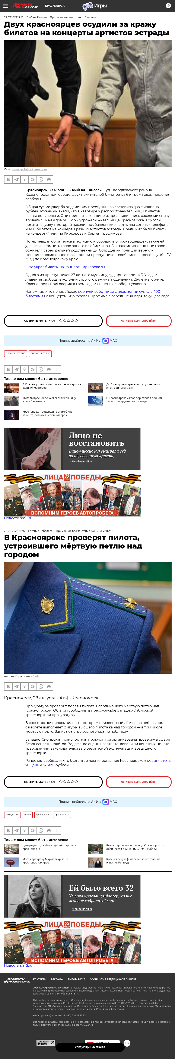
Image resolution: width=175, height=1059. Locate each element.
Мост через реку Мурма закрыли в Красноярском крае (45, 860)
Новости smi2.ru (18, 518)
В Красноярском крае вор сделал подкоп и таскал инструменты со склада (135, 399)
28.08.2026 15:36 (14, 530)
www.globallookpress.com (29, 169)
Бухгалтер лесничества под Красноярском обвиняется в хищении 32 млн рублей (134, 847)
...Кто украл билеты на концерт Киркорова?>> (65, 267)
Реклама (57, 979)
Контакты (39, 979)
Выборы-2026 (76, 979)
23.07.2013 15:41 (13, 17)
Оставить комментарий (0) (138, 320)
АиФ (36, 676)
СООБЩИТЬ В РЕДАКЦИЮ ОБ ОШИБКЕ (113, 979)
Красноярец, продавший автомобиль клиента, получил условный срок (47, 413)
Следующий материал (90, 1047)
